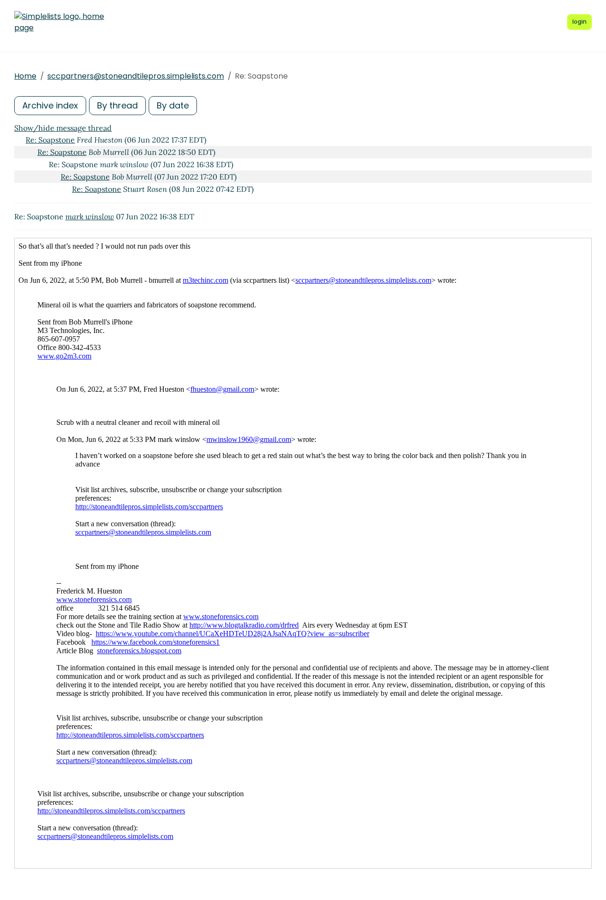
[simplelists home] (59, 22)
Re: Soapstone (50, 139)
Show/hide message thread (63, 128)
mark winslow (89, 216)
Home (25, 76)
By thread (117, 105)
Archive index (50, 105)
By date (173, 105)
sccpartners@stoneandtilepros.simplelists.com (135, 76)
